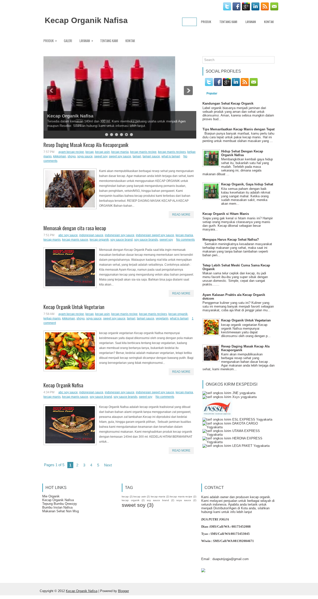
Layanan (250, 22)
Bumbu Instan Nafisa (57, 507)
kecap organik (99, 239)
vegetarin (162, 318)
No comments (185, 239)
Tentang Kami (228, 22)
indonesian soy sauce (119, 235)
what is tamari (170, 156)
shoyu (72, 156)
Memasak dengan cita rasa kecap (74, 228)
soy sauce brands (146, 239)
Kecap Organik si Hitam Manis (225, 214)
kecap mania (120, 152)
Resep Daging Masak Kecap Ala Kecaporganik (85, 144)
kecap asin (102, 152)
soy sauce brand (121, 239)
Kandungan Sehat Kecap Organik (227, 103)
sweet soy (100, 156)
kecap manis (52, 239)
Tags (231, 93)
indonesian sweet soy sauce (155, 235)
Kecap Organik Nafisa (86, 20)
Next (108, 465)
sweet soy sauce (120, 156)
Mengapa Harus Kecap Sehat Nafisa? (230, 239)
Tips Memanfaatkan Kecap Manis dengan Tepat (238, 129)
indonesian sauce (91, 235)
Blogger (123, 591)
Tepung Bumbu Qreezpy (59, 504)
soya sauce (85, 156)
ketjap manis (52, 318)
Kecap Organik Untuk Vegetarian (73, 307)
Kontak (269, 22)
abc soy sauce (68, 235)
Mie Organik (51, 496)
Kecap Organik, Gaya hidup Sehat (247, 184)
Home (189, 22)
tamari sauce (151, 156)
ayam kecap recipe (71, 152)
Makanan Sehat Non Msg (60, 511)
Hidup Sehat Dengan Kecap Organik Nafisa (242, 153)
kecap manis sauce (75, 239)
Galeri (68, 40)
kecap (89, 152)
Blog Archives (255, 93)
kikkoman (59, 156)
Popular (211, 93)
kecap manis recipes (172, 152)
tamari (137, 156)
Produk (206, 22)
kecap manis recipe (143, 152)
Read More (181, 214)
